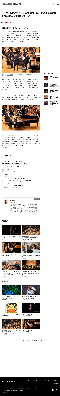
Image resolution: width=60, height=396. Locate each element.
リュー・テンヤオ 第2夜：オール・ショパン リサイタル (11, 237)
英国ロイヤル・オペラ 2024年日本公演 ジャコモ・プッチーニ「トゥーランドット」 (54, 78)
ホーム (4, 340)
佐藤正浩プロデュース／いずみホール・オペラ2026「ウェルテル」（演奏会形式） (31, 273)
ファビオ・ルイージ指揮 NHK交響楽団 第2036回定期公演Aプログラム (54, 90)
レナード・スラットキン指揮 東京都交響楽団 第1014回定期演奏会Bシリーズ (54, 85)
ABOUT (28, 380)
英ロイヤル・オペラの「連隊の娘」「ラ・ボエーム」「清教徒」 (30, 297)
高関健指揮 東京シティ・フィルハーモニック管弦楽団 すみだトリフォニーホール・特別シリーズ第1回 (31, 238)
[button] (58, 4)
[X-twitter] (57, 390)
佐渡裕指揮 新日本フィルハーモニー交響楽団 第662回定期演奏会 (54, 102)
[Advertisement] (51, 48)
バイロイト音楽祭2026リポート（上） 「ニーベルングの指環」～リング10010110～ (11, 298)
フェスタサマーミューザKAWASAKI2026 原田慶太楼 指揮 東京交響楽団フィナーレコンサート (31, 255)
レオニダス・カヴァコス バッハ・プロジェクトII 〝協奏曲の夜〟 (54, 97)
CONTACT (35, 380)
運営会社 (56, 383)
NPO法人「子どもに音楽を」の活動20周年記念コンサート (11, 314)
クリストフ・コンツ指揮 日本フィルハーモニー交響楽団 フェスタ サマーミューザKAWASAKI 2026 (11, 273)
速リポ (2, 19)
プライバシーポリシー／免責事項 (49, 380)
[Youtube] (53, 390)
